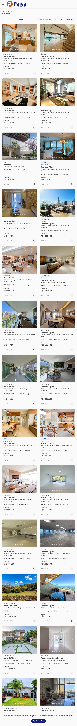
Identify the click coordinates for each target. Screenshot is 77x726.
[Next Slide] (35, 38)
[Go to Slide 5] (22, 49)
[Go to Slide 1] (15, 49)
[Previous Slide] (4, 38)
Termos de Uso (68, 715)
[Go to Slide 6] (24, 49)
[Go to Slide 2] (17, 49)
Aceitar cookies (38, 721)
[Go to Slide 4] (20, 49)
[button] (19, 38)
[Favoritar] (34, 73)
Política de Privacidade (39, 717)
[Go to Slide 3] (18, 49)
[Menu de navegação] (3, 4)
